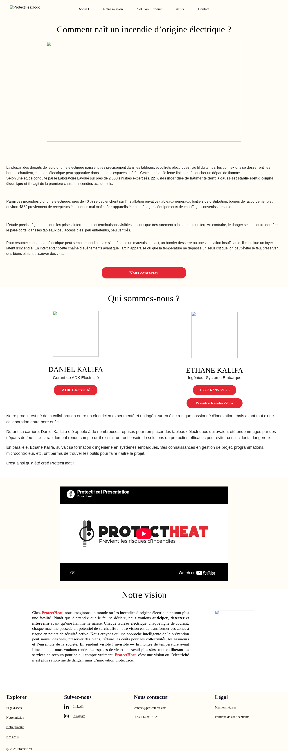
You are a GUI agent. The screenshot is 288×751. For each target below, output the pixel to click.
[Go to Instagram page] (66, 716)
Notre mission (113, 9)
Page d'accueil (15, 708)
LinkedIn (78, 706)
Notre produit (15, 727)
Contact (203, 9)
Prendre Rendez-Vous (214, 403)
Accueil (84, 9)
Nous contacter (143, 272)
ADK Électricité (76, 390)
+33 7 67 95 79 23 (214, 390)
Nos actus (12, 737)
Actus (180, 9)
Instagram (79, 716)
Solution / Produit (149, 9)
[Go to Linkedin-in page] (66, 706)
